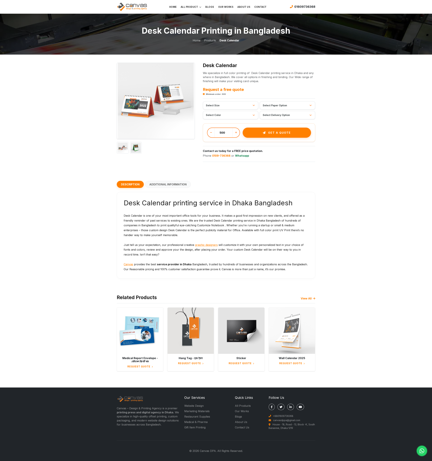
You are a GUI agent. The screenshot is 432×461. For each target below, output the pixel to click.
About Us (241, 422)
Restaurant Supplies (197, 416)
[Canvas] (132, 6)
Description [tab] (130, 184)
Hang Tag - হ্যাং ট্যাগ (191, 358)
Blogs (238, 416)
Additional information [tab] (168, 184)
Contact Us (242, 427)
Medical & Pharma (196, 422)
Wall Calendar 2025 (292, 358)
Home (196, 40)
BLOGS (209, 7)
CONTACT (260, 7)
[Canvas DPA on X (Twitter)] (281, 407)
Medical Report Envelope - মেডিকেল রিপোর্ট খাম (140, 359)
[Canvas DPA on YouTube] (300, 407)
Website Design (194, 405)
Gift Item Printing (195, 427)
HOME (173, 7)
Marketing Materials (197, 411)
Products (210, 40)
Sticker (241, 358)
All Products (243, 405)
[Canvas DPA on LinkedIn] (290, 407)
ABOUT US (243, 7)
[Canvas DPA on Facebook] (272, 407)
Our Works (242, 411)
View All (306, 298)
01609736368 (304, 6)
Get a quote (279, 132)
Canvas (128, 264)
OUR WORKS (226, 7)
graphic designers (206, 245)
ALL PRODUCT (190, 7)
